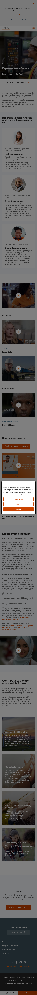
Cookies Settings (18, 499)
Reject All (18, 504)
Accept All (18, 509)
